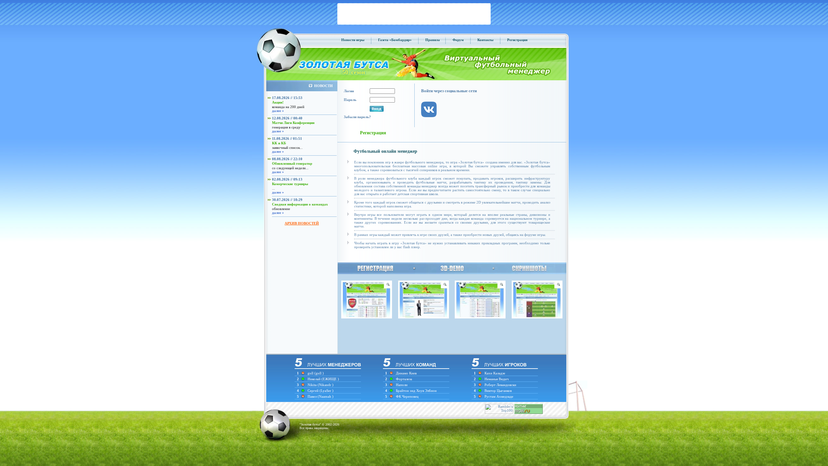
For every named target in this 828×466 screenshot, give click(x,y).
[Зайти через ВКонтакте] (432, 122)
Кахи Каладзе (495, 373)
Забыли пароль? (357, 117)
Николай (314, 379)
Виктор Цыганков (498, 391)
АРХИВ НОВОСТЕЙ (302, 223)
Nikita (313, 385)
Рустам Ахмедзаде (499, 396)
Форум (458, 40)
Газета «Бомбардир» (395, 40)
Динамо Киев (406, 373)
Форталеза (404, 379)
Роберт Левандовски (500, 385)
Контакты (485, 40)
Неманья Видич (497, 379)
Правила (432, 40)
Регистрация (517, 40)
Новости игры (353, 40)
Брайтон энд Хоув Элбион (416, 391)
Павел (313, 396)
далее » (278, 111)
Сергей (314, 391)
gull (310, 373)
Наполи (402, 385)
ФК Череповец (407, 396)
